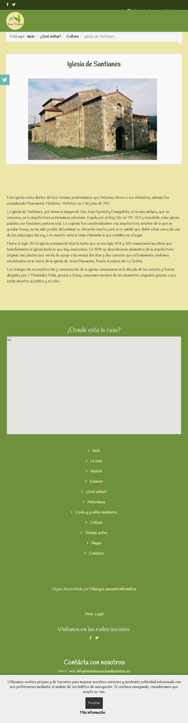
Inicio (95, 450)
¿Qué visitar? (96, 491)
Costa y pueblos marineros (95, 512)
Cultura (95, 522)
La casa (95, 461)
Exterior (96, 481)
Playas (95, 543)
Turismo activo (95, 532)
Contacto (96, 553)
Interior (95, 471)
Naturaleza (96, 502)
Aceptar (94, 703)
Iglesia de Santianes (94, 64)
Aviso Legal (94, 614)
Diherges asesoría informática (113, 589)
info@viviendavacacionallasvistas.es (103, 671)
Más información (92, 712)
